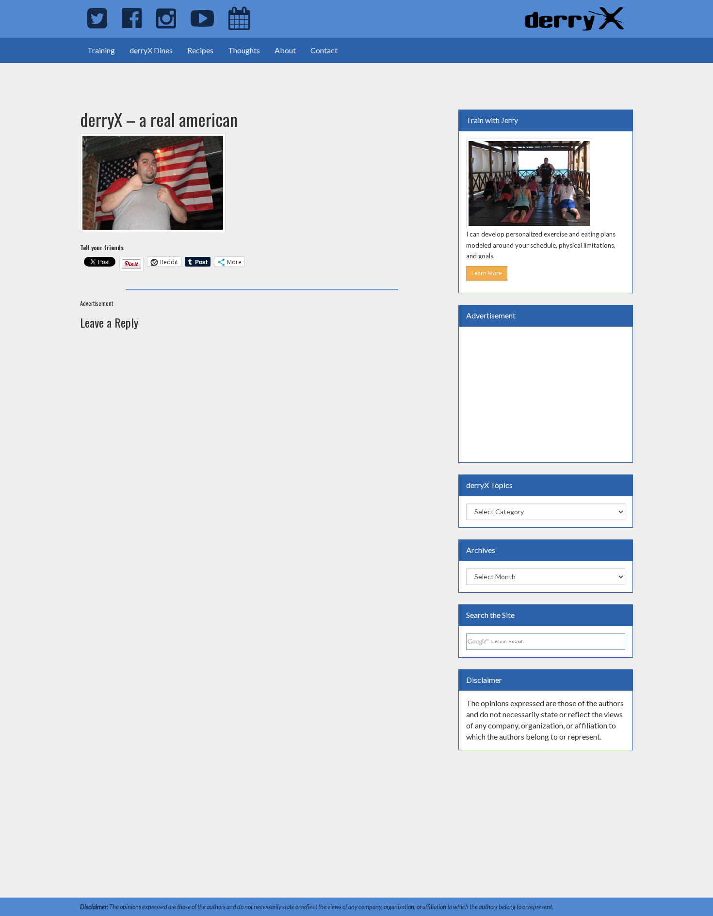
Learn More (486, 273)
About (285, 50)
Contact (324, 50)
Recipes (200, 50)
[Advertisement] (113, 77)
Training (101, 50)
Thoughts (244, 50)
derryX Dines (151, 50)
